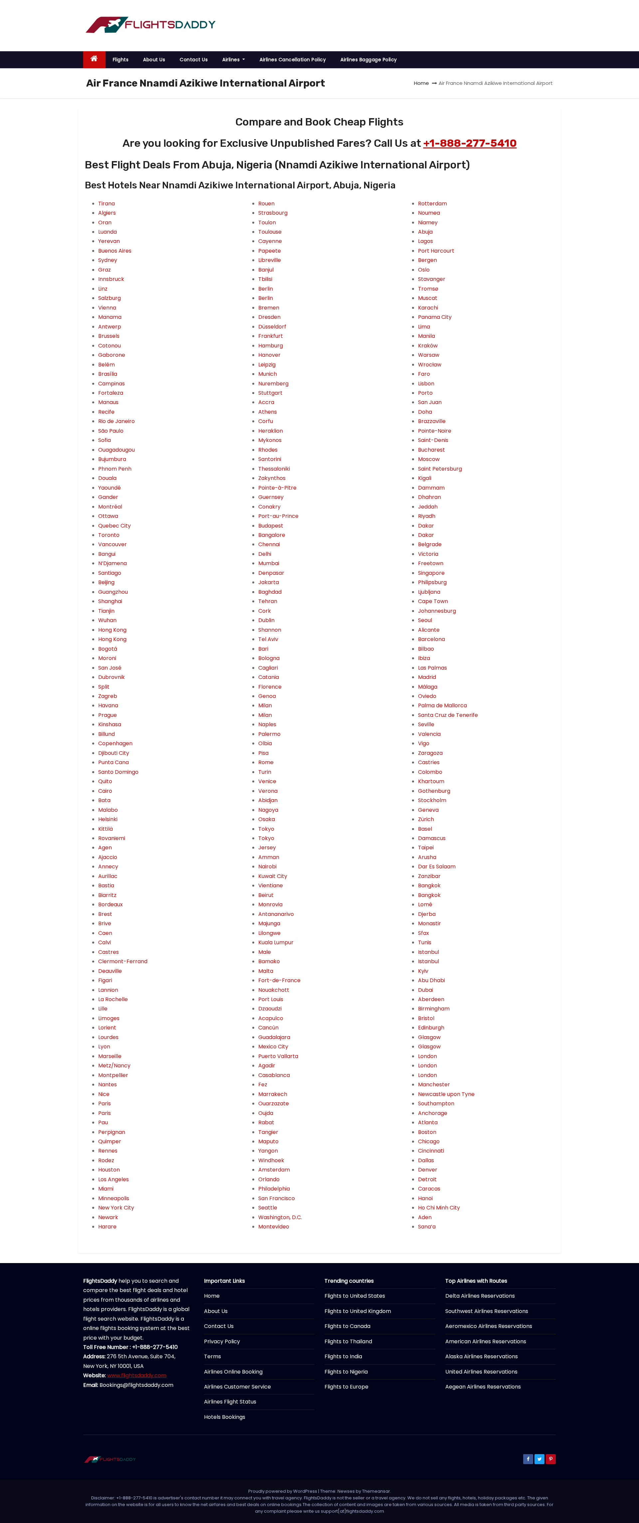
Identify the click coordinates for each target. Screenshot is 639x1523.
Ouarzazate (273, 1103)
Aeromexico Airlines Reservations (488, 1326)
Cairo (105, 791)
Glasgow (429, 1037)
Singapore (431, 573)
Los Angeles (113, 1179)
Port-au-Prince (278, 516)
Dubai (425, 990)
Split (103, 687)
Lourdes (108, 1037)
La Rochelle (113, 999)
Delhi (264, 554)
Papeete (269, 251)
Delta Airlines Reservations (480, 1296)
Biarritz (107, 895)
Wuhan (107, 620)
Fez (262, 1084)
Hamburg (270, 345)
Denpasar (271, 573)
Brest (105, 914)
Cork (264, 611)
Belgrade (430, 544)
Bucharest (431, 450)
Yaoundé (109, 488)
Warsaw (428, 355)
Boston (427, 1132)
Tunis (424, 942)
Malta (265, 971)
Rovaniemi (111, 838)
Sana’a (427, 1226)
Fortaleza (110, 393)
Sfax (423, 933)
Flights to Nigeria (346, 1372)
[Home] (94, 59)
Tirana (106, 203)
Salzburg (109, 298)
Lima (424, 326)
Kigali (424, 478)
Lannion (108, 990)
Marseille (109, 1056)
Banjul (266, 270)
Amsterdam (274, 1170)
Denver (427, 1170)
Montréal (110, 507)
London (427, 1056)
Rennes (107, 1151)
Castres (108, 952)
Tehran (267, 601)
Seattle (267, 1207)
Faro (424, 374)
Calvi (104, 942)
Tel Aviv (268, 639)
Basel (425, 829)
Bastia (106, 885)
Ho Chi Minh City (439, 1207)
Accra (266, 402)
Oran (104, 222)
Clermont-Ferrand (122, 961)
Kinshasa (109, 724)
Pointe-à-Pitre (277, 488)
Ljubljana (429, 592)
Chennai (269, 544)
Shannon (269, 630)
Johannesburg (437, 611)
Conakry (269, 507)
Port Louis (270, 999)
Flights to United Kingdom (357, 1311)
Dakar (426, 526)
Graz (104, 270)
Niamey (428, 222)
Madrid (427, 677)
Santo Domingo (118, 772)
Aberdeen (431, 999)
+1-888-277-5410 (470, 143)
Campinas (111, 383)
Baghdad (270, 592)
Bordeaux (110, 904)
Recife (106, 412)
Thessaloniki (274, 469)
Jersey (267, 847)
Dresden (269, 317)
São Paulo (110, 431)
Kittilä (105, 829)
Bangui (106, 554)
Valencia (429, 734)
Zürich (426, 819)
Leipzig (267, 364)
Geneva (428, 810)
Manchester (434, 1084)
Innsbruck (111, 279)
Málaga (427, 687)
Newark (108, 1217)
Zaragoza (430, 753)
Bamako (269, 961)
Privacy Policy (222, 1341)
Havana (108, 705)
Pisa (263, 753)
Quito (105, 781)
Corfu (265, 421)
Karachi (428, 308)
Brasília (107, 374)
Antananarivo (276, 914)
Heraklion (270, 431)
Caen (105, 933)
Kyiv (423, 971)
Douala (107, 478)
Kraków (428, 345)
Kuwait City (272, 876)
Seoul (425, 620)
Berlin (265, 289)
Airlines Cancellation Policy (293, 59)
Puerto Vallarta (278, 1056)
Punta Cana (113, 762)
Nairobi (267, 866)
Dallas (426, 1160)
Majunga (269, 923)
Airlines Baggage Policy (368, 59)
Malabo (108, 810)
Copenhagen (115, 743)
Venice (267, 781)
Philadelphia (274, 1189)
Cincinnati (431, 1151)
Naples (267, 724)
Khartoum (431, 781)
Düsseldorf (272, 326)
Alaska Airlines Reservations (481, 1356)
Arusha (427, 857)
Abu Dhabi (431, 980)
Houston (109, 1170)
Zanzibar (429, 876)
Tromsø (428, 289)
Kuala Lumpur (276, 942)
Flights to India (343, 1356)
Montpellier (113, 1075)
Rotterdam (432, 203)
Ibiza (424, 658)
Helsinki (107, 819)
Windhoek (271, 1160)
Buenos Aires (114, 251)
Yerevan (109, 241)
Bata (104, 800)
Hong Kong (112, 630)
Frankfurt (270, 336)
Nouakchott (273, 990)
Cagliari (268, 668)
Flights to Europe (346, 1387)
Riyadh (426, 516)
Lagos (425, 241)
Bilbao (426, 649)
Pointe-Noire (434, 431)
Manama (109, 317)
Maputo (268, 1141)
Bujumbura (112, 459)
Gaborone (111, 355)
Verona (268, 791)
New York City (116, 1207)
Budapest (270, 526)
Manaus (108, 402)
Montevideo (273, 1226)
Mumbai (268, 563)
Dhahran (429, 497)
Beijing (106, 582)
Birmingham (434, 1008)
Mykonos (270, 440)
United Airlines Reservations (481, 1372)
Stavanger (431, 279)
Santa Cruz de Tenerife (448, 715)
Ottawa (108, 516)
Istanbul (428, 952)
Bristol (426, 1018)
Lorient (107, 1027)
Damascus (432, 838)
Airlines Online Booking (233, 1372)
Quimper (109, 1141)
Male (264, 952)
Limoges (108, 1018)
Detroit (427, 1179)
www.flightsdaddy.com (136, 1375)
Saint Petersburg (440, 469)
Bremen (268, 308)
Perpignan (111, 1132)
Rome (266, 762)
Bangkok (429, 885)
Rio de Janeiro (116, 421)
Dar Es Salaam (437, 866)
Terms (212, 1356)
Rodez (106, 1160)
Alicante (429, 630)
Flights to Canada (347, 1326)
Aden (425, 1217)
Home (421, 83)
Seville (426, 724)
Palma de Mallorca (442, 705)
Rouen (266, 203)
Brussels (108, 336)
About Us (154, 59)
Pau (103, 1122)
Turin (264, 772)
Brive (104, 923)
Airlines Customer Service (237, 1387)
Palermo (269, 734)
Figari (105, 980)
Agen (105, 847)
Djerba (427, 914)
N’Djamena (112, 563)
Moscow (429, 459)
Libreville (269, 260)
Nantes (107, 1084)
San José (109, 668)
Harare (107, 1226)
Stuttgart (270, 393)
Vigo (423, 743)
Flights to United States (354, 1296)
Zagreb (107, 696)
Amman (268, 857)
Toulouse (270, 232)
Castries (429, 762)
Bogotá (107, 649)
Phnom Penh (114, 469)
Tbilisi (265, 279)
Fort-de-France (279, 980)
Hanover (269, 355)
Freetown (430, 563)
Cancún (268, 1027)
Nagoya (268, 810)
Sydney (107, 260)
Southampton (436, 1103)
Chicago (429, 1141)
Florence (270, 687)
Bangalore (271, 535)
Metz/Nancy (114, 1065)
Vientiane (270, 885)
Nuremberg (273, 383)
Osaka (266, 819)
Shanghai (110, 601)
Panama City (435, 317)
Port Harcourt (436, 251)
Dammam (431, 488)
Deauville (110, 971)
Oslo (424, 270)
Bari (263, 649)
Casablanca (274, 1075)
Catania (268, 677)
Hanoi (425, 1198)
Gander (108, 497)
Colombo (430, 772)
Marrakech (272, 1094)
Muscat (427, 298)
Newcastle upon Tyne (446, 1094)
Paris (104, 1103)
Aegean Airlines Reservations (483, 1387)
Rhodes (268, 450)
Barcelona (431, 639)
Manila (426, 336)
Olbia (265, 743)
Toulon (267, 222)
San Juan (430, 402)
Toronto (108, 535)
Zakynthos (272, 478)
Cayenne (270, 241)
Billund (106, 734)
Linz (102, 289)
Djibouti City (113, 753)
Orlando (269, 1179)
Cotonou (109, 345)
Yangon (268, 1151)
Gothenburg (434, 791)
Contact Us (194, 59)
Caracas (429, 1189)
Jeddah (428, 507)
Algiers (107, 213)
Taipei (426, 847)
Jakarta (268, 582)
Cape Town (433, 601)
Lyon (104, 1046)
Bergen (427, 260)
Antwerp (109, 326)
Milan (265, 705)
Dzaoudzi (270, 1008)
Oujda (265, 1113)
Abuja (425, 232)
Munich (267, 374)
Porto (425, 393)
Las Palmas (432, 668)
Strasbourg (273, 213)
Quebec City (114, 526)
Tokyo (266, 829)
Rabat (266, 1122)
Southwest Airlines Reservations (486, 1311)
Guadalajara (274, 1037)
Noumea (429, 213)
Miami (105, 1189)
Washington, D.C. (280, 1217)
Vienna (107, 308)
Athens (267, 412)
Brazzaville (432, 421)
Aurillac (107, 876)
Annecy (108, 866)
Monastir (429, 923)
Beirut (266, 895)
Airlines (231, 59)
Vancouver (112, 544)
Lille (102, 1008)
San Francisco (276, 1198)
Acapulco (270, 1018)
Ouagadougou (116, 450)
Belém (106, 364)
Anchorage (432, 1113)
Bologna (269, 658)
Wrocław (429, 364)
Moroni (107, 658)
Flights (121, 59)
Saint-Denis (433, 440)
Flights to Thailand (348, 1341)
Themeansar (376, 1491)
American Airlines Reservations (485, 1341)
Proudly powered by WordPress (283, 1491)
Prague (107, 715)
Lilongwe (269, 933)
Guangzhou (113, 592)
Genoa (267, 696)
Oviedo (427, 696)
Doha (425, 412)
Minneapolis (113, 1198)
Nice (103, 1094)
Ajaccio (107, 857)
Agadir (266, 1065)
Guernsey (271, 497)
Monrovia (270, 904)
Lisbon (426, 383)
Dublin (266, 620)
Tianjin (106, 611)
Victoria (428, 554)
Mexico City (273, 1046)
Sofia (104, 440)
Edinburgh (431, 1027)
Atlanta (428, 1122)
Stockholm (432, 800)
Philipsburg (432, 582)
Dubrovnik (111, 677)
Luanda (107, 232)
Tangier (268, 1132)
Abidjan (268, 800)
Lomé (425, 904)
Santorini (269, 459)
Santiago (109, 573)
